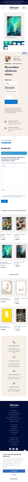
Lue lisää (5, 467)
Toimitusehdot (14, 432)
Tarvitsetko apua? (14, 412)
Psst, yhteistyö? (14, 443)
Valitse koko (8, 80)
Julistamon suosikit (14, 421)
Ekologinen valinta (14, 430)
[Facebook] (2, 143)
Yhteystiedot (14, 426)
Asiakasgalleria (14, 439)
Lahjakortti (14, 410)
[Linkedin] (8, 143)
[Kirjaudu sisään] (3, 7)
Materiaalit (14, 428)
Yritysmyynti (14, 445)
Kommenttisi (3, 165)
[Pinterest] (6, 143)
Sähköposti (3, 189)
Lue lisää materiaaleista (9, 88)
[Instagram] (4, 143)
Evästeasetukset (14, 478)
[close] (25, 451)
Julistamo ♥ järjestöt (14, 441)
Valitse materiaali (9, 87)
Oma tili (14, 434)
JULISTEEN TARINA (8, 63)
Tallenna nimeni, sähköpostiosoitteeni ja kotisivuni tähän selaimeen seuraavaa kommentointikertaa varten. (14, 196)
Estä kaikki (14, 474)
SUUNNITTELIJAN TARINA (17, 63)
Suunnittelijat (14, 416)
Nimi (2, 184)
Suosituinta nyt (14, 437)
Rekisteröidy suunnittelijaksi (14, 417)
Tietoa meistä (14, 424)
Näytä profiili (19, 59)
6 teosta (14, 59)
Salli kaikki (14, 471)
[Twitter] (10, 143)
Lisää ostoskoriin (11, 101)
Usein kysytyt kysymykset (14, 414)
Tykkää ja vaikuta (14, 419)
